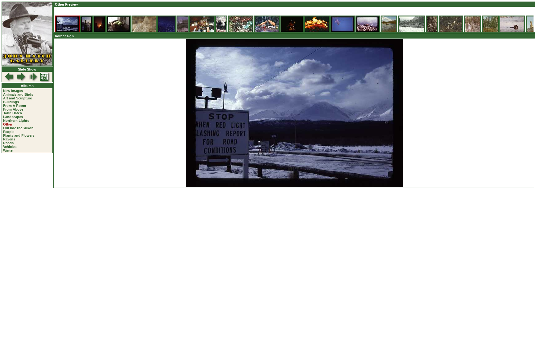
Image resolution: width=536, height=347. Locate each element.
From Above (13, 109)
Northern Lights (16, 120)
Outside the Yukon (18, 128)
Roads (8, 143)
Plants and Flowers (18, 135)
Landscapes (13, 117)
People (8, 132)
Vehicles (9, 146)
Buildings (11, 102)
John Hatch (12, 113)
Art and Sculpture (17, 98)
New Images (13, 91)
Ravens (9, 139)
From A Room (14, 105)
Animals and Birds (18, 94)
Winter (8, 150)
